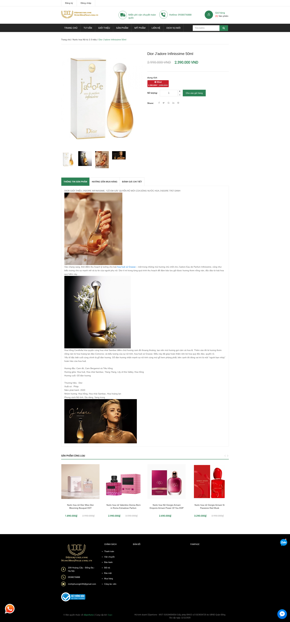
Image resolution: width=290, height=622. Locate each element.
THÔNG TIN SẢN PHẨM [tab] (75, 181)
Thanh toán (109, 551)
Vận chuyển (109, 557)
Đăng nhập (86, 3)
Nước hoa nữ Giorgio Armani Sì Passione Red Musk (210, 506)
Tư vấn (88, 27)
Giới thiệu (104, 27)
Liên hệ (156, 27)
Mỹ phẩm (139, 27)
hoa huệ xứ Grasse (126, 267)
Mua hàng (108, 578)
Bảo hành (108, 562)
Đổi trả (107, 568)
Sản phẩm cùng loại (73, 455)
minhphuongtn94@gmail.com (82, 584)
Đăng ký (69, 3)
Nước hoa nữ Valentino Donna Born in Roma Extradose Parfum (123, 506)
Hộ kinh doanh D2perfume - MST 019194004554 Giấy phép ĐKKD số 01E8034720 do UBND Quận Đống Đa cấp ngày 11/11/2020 (179, 616)
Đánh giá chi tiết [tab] (132, 181)
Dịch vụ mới (173, 27)
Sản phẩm (122, 27)
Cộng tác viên (110, 584)
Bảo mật (108, 573)
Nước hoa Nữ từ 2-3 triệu (85, 39)
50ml (158, 83)
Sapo (110, 615)
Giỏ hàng (220, 12)
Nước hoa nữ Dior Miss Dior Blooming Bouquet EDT (80, 506)
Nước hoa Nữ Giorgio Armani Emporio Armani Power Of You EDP (167, 506)
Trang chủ (70, 27)
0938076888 (74, 577)
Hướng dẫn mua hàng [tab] (104, 181)
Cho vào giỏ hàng (194, 93)
